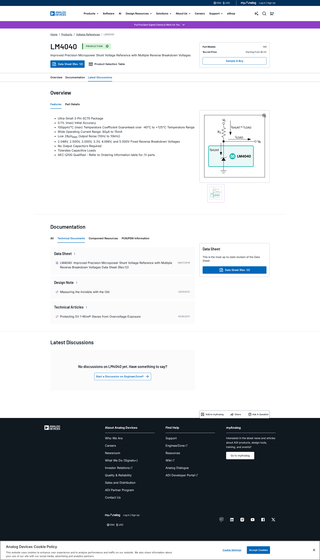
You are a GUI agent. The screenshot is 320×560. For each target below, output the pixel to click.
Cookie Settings (232, 550)
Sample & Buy (234, 60)
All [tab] (52, 238)
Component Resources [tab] (103, 238)
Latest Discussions (100, 77)
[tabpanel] (122, 136)
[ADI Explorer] (256, 13)
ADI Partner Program (119, 490)
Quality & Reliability (118, 475)
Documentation (75, 77)
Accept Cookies (258, 550)
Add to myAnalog (215, 414)
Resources (173, 453)
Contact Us (113, 497)
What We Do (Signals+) (121, 460)
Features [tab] (55, 104)
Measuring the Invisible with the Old (84, 292)
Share (238, 414)
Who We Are (114, 438)
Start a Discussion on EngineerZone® (120, 376)
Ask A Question (260, 414)
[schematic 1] (215, 193)
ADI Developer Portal (180, 475)
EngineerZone (175, 445)
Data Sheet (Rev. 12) (70, 64)
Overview (56, 77)
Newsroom (112, 453)
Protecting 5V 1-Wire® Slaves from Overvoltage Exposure (100, 316)
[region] (160, 550)
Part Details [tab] (72, 104)
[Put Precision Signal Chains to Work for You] (160, 25)
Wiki (169, 460)
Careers (110, 445)
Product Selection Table (109, 64)
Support (171, 438)
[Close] (314, 550)
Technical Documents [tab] (71, 238)
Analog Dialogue (177, 468)
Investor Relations (117, 468)
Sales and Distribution (120, 482)
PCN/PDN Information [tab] (135, 238)
